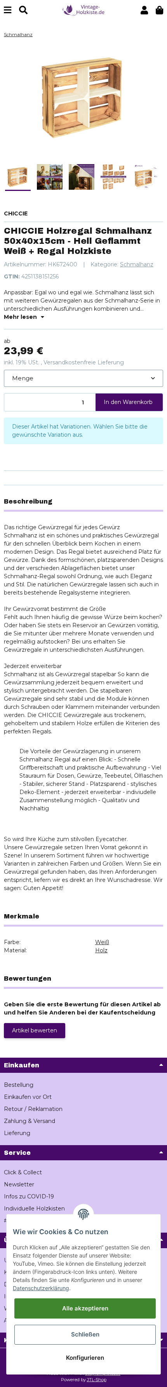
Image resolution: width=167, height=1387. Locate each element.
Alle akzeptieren (85, 1308)
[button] (144, 10)
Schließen (85, 1334)
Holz (101, 950)
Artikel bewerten (34, 1030)
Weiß (102, 942)
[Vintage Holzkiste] (83, 9)
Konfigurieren (85, 1357)
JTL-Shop (96, 1379)
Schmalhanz (136, 264)
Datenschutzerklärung (41, 1288)
